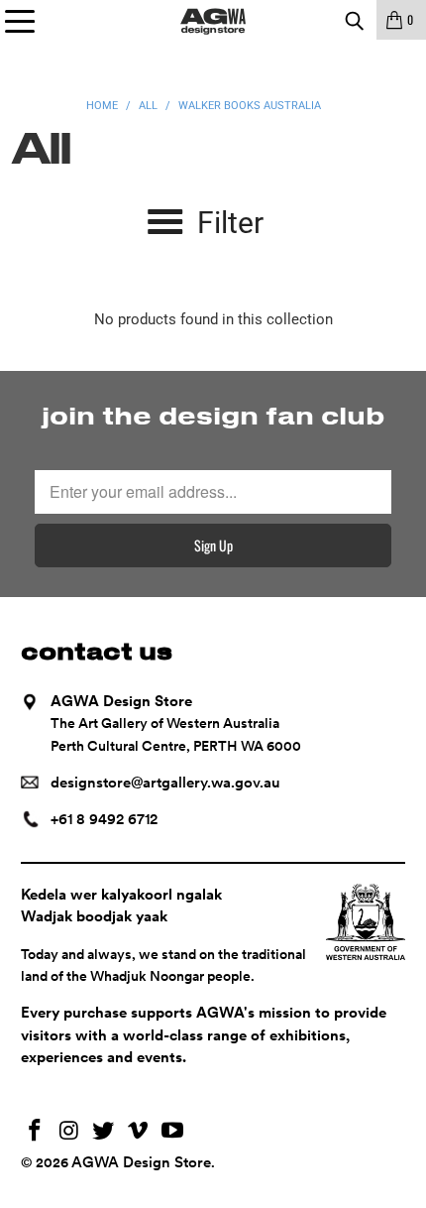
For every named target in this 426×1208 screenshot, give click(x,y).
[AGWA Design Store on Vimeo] (139, 1132)
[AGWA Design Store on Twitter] (104, 1132)
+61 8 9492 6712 (104, 819)
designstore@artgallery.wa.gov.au (165, 782)
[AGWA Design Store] (213, 20)
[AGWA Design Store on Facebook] (36, 1132)
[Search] (354, 20)
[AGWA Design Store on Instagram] (69, 1132)
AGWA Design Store (141, 1162)
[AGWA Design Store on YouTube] (173, 1132)
